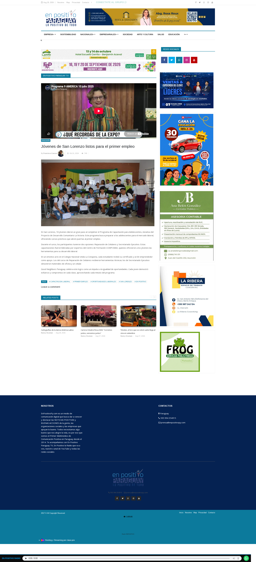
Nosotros (60, 2)
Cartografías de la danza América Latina (57, 330)
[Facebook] (196, 2)
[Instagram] (208, 2)
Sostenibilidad (68, 34)
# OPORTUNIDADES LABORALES (103, 282)
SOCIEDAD (128, 34)
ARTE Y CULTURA (145, 34)
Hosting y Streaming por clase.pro (60, 540)
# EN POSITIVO (140, 282)
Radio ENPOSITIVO (128, 534)
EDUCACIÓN (174, 34)
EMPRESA (48, 34)
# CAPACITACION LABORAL (59, 282)
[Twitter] (200, 2)
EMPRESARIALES (108, 34)
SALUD (161, 34)
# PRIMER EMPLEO (80, 282)
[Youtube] (212, 2)
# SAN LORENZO (125, 282)
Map (68, 2)
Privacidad (76, 2)
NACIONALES (86, 34)
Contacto (85, 2)
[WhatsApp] (204, 2)
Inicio (181, 512)
